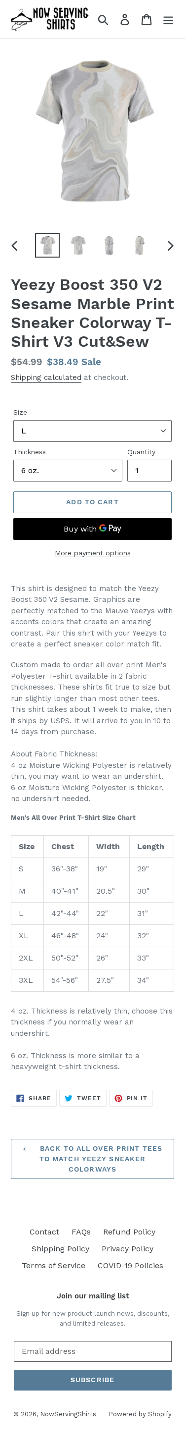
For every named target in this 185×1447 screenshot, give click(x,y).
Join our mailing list (93, 1295)
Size (20, 412)
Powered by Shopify (140, 1414)
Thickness (29, 452)
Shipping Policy (60, 1248)
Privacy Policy (127, 1248)
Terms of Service (53, 1265)
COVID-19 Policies (130, 1265)
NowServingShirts (68, 1414)
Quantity (141, 452)
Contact (44, 1231)
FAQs (81, 1231)
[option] (47, 245)
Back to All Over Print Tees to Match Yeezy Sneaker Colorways (99, 1158)
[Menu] (168, 19)
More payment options (93, 553)
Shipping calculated (46, 377)
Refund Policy (129, 1231)
